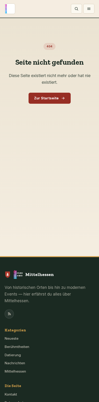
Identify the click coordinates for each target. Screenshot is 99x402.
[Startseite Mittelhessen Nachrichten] (10, 8)
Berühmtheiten (17, 347)
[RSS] (9, 314)
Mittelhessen (15, 371)
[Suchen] (76, 9)
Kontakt (11, 394)
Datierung (13, 355)
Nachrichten (15, 363)
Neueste (11, 338)
